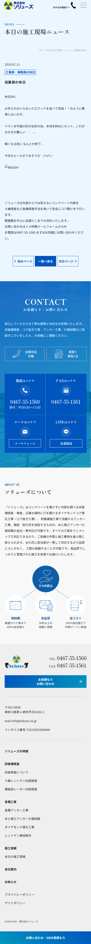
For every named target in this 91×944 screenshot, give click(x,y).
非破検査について (16, 772)
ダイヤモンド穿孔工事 (19, 827)
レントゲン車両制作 (18, 835)
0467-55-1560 (25, 401)
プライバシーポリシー (19, 894)
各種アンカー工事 (16, 810)
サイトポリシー (15, 903)
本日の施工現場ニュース (58, 50)
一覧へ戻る (45, 261)
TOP (41, 50)
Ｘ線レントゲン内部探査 (21, 781)
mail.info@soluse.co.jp (21, 721)
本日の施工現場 (15, 856)
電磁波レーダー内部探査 (21, 789)
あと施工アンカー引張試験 (22, 818)
